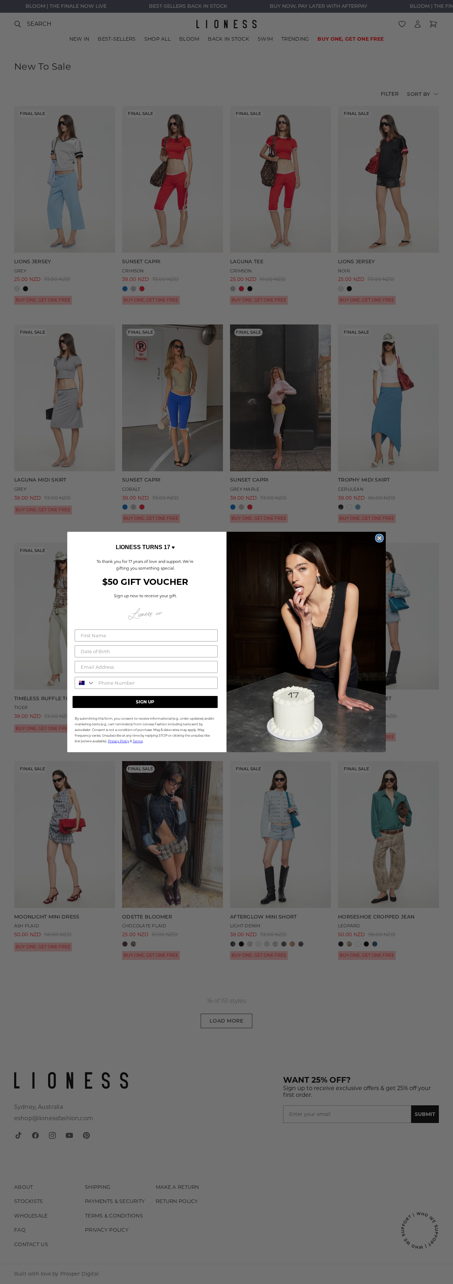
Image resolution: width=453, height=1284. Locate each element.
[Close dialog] (379, 538)
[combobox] (85, 683)
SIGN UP (145, 701)
